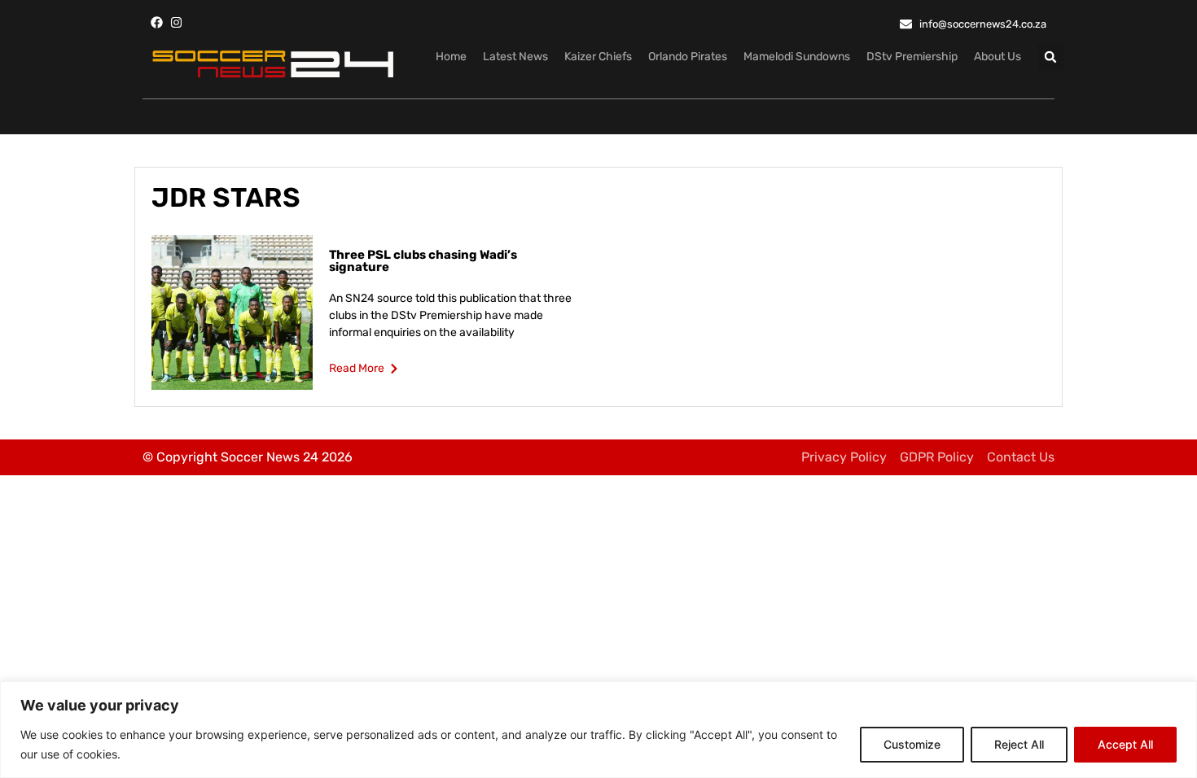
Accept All (1125, 744)
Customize (912, 744)
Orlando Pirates (687, 56)
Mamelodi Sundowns (796, 56)
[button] (1050, 57)
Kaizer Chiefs (598, 56)
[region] (598, 729)
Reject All (1019, 744)
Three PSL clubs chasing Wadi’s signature (423, 260)
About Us (997, 56)
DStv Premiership (912, 56)
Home (451, 56)
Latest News (515, 56)
